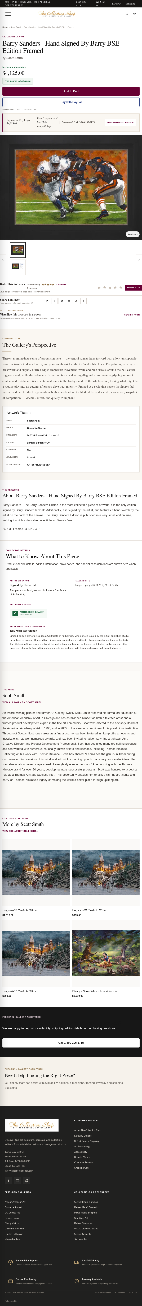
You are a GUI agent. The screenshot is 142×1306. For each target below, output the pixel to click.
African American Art (15, 1202)
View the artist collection (20, 831)
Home (5, 27)
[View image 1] (18, 250)
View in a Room (132, 315)
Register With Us (82, 1157)
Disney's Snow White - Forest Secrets (94, 991)
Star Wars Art (81, 1218)
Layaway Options (83, 1135)
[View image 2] (18, 267)
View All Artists (12, 1239)
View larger (133, 234)
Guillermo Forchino (14, 1228)
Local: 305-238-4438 (15, 1166)
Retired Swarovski (83, 1223)
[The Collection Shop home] (68, 14)
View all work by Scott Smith (22, 702)
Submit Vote (133, 287)
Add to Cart (71, 91)
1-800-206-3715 (81, 3)
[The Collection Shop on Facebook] (8, 1180)
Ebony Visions (12, 1223)
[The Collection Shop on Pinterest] (26, 1180)
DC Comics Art (12, 1212)
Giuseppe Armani (13, 1207)
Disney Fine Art (12, 1218)
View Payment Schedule (120, 123)
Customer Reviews (83, 1162)
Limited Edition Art (14, 1234)
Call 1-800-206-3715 (71, 1042)
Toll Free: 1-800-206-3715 (17, 1161)
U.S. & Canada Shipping (86, 1141)
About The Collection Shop (87, 1130)
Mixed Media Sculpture (85, 1212)
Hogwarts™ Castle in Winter (20, 910)
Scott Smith (16, 27)
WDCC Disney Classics (86, 1228)
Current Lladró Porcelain (86, 1202)
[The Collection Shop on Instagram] (17, 1180)
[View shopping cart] (134, 14)
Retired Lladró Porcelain (86, 1207)
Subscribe (130, 3)
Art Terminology (82, 1146)
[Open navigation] (8, 14)
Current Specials (82, 1234)
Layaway (116, 3)
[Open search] (127, 14)
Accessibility (80, 1152)
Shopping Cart (81, 1168)
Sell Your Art (100, 3)
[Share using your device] (76, 301)
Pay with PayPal (71, 102)
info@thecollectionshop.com (19, 1170)
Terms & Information (102, 1292)
